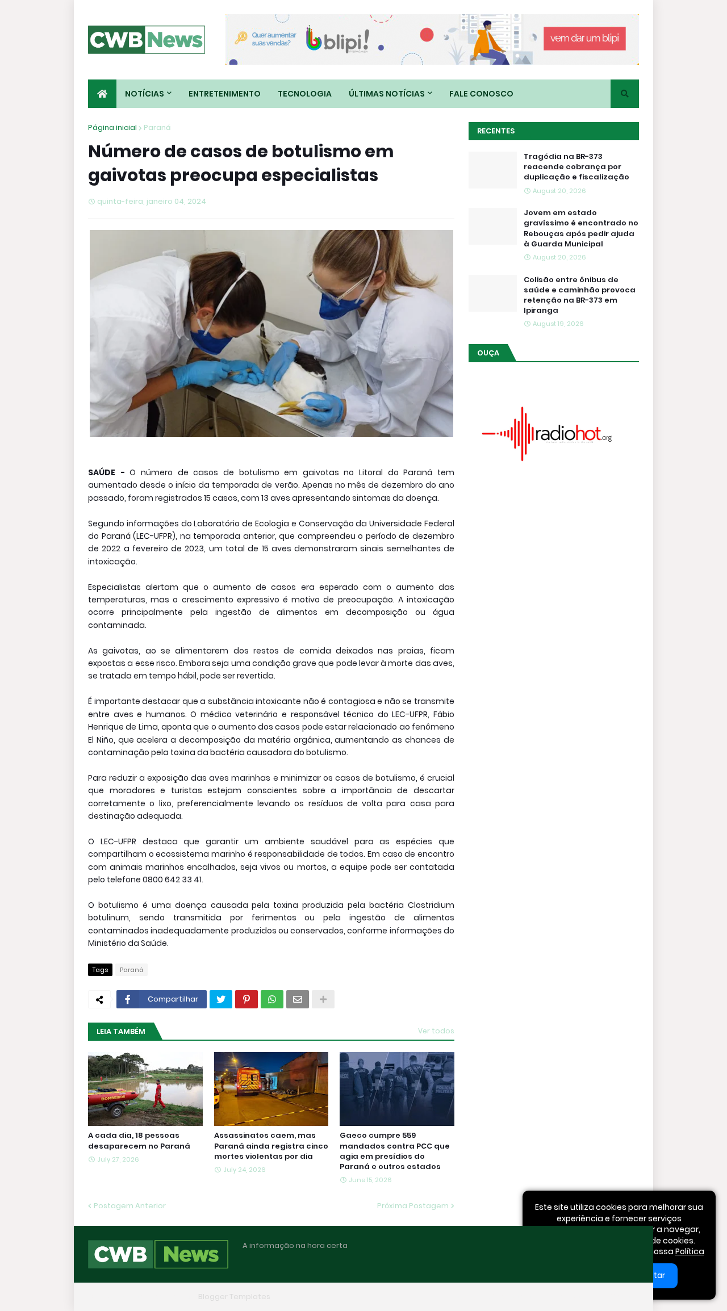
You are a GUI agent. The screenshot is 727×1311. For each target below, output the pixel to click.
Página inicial (112, 127)
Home (464, 1296)
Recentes (496, 130)
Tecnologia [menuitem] (305, 93)
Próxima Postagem (413, 1205)
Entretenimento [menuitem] (225, 93)
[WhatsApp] (272, 999)
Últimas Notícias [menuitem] (387, 93)
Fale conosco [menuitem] (481, 93)
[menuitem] (102, 93)
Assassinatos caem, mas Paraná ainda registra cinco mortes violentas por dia (271, 1145)
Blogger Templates (234, 1296)
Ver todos (436, 1031)
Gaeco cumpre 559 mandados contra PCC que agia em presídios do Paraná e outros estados (395, 1151)
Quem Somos (514, 1296)
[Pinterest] (246, 999)
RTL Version (618, 1296)
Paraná (157, 127)
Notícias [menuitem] (144, 93)
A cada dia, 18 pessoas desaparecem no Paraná (139, 1140)
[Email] (297, 999)
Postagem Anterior (130, 1205)
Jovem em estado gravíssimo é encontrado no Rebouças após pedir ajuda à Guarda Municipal (581, 228)
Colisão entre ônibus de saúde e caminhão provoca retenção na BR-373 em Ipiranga (580, 295)
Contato (568, 1296)
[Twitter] (221, 999)
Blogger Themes (162, 1296)
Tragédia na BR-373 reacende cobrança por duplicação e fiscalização (576, 167)
